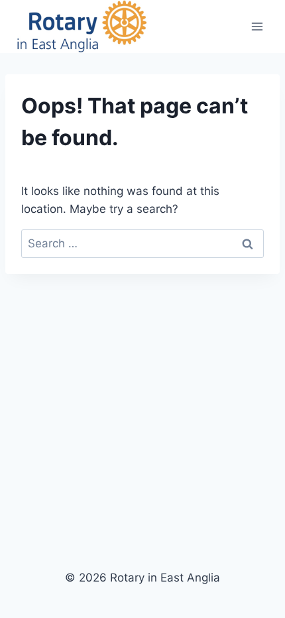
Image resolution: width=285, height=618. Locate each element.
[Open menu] (257, 26)
